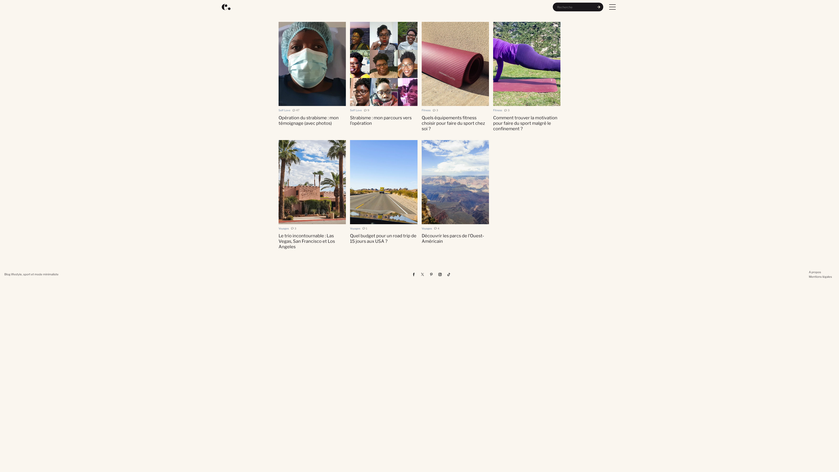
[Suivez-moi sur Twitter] (422, 274)
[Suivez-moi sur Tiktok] (449, 274)
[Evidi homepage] (226, 7)
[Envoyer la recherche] (599, 7)
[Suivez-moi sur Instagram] (440, 274)
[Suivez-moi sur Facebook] (414, 274)
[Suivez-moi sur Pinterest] (431, 274)
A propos (815, 272)
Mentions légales (820, 276)
